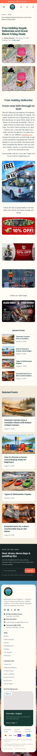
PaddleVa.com (26, 135)
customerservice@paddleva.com (17, 622)
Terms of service (20, 748)
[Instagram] (8, 610)
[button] (27, 7)
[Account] (33, 7)
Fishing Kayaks (9, 639)
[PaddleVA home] (12, 7)
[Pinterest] (15, 610)
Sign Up (30, 571)
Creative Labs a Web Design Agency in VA (18, 744)
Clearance (7, 655)
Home (4, 14)
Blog (9, 14)
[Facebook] (5, 610)
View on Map (10, 723)
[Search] (21, 7)
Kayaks (6, 636)
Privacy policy (8, 748)
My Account (8, 680)
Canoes (6, 642)
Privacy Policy (8, 671)
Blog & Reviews (9, 677)
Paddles (6, 649)
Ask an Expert (8, 683)
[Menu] (4, 7)
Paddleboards (8, 646)
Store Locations (9, 674)
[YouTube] (18, 610)
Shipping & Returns (10, 667)
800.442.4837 (11, 619)
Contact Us (7, 664)
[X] (12, 610)
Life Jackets (8, 652)
